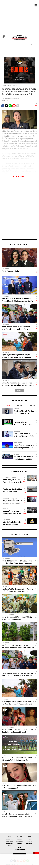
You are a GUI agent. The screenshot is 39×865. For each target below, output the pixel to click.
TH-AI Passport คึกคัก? (11, 271)
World (16, 420)
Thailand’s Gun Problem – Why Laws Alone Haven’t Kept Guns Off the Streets (12, 490)
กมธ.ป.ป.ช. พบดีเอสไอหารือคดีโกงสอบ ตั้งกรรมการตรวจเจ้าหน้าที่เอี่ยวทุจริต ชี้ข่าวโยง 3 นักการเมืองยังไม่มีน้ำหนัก (17, 384)
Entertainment (8, 615)
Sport (16, 409)
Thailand (5, 85)
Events (29, 841)
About (19, 843)
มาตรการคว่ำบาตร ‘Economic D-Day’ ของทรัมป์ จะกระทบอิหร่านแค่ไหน (24, 423)
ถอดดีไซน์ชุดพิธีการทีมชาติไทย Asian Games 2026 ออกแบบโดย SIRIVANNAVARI (23, 457)
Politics (13, 85)
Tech (14, 477)
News (9, 836)
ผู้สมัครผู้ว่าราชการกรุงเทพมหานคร (15, 136)
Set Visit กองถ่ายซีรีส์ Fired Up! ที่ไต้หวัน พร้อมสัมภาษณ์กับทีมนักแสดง (17, 618)
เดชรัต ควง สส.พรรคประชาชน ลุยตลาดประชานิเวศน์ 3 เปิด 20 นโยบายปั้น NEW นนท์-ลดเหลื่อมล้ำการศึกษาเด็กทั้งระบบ (16, 327)
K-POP (4, 783)
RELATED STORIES (19, 244)
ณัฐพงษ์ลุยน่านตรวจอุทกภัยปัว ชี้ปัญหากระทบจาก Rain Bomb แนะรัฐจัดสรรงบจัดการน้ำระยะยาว (16, 356)
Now (29, 839)
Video (19, 839)
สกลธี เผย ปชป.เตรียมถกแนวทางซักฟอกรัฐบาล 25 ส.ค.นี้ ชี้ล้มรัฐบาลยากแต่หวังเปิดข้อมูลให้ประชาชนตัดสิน (17, 299)
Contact (29, 843)
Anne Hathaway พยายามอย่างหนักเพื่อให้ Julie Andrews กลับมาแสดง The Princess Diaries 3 (17, 815)
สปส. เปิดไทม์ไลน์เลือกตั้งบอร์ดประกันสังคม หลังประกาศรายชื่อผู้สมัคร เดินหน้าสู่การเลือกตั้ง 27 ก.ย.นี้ (12, 523)
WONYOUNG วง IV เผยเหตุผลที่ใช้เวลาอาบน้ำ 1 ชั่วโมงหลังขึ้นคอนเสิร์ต (18, 787)
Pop (29, 836)
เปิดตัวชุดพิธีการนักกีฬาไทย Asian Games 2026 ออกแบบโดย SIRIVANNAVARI (24, 412)
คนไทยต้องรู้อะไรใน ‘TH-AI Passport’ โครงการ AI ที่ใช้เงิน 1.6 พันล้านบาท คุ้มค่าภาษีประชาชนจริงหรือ (12, 480)
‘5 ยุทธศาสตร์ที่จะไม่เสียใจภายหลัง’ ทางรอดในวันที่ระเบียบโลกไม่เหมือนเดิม (12, 501)
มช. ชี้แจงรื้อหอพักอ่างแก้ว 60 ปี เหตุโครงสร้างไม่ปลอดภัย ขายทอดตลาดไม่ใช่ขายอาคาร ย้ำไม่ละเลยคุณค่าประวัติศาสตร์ (18, 646)
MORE (19, 390)
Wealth (19, 836)
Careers (19, 841)
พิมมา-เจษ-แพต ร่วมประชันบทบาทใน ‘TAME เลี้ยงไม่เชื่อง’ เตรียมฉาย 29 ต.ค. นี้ (17, 730)
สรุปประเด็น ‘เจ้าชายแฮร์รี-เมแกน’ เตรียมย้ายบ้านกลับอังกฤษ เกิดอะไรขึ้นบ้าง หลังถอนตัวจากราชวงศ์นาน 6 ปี (12, 512)
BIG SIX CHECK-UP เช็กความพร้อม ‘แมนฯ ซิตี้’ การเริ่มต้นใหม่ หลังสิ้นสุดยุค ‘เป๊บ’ (17, 758)
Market (17, 431)
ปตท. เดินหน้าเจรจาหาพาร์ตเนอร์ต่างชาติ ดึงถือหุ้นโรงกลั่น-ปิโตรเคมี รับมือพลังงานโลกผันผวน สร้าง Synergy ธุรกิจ (24, 435)
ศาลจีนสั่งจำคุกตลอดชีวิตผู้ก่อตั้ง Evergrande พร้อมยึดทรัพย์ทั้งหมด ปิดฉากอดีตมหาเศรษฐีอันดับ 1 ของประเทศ (24, 446)
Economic (18, 443)
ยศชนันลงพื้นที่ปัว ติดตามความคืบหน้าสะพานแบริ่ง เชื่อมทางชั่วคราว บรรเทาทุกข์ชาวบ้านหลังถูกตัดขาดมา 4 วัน (17, 590)
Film (3, 811)
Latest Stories (19, 534)
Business (5, 558)
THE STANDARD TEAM (11, 98)
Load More (19, 821)
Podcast (9, 839)
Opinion (9, 841)
